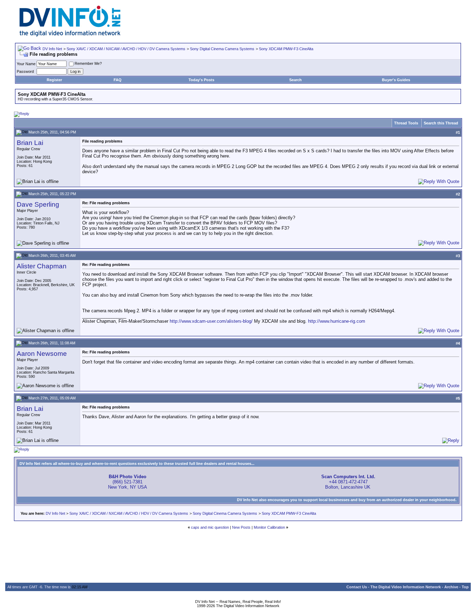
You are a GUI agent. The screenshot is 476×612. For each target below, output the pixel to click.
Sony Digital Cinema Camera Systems (222, 49)
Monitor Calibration (269, 527)
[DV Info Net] (70, 35)
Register (54, 80)
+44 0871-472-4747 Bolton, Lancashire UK (348, 482)
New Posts (241, 527)
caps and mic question (210, 527)
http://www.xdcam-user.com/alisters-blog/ (211, 321)
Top (465, 587)
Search (295, 80)
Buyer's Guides (396, 80)
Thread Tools (406, 123)
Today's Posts (201, 80)
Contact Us (356, 587)
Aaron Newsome (42, 353)
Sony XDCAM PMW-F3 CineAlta (286, 49)
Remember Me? (88, 63)
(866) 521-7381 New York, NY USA (127, 482)
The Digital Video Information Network (405, 587)
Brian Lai (30, 142)
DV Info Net (52, 49)
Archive (451, 587)
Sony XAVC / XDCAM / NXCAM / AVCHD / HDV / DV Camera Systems (126, 49)
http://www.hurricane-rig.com (336, 321)
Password (25, 71)
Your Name (26, 64)
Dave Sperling (38, 204)
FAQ (118, 80)
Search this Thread (441, 123)
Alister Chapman (42, 266)
